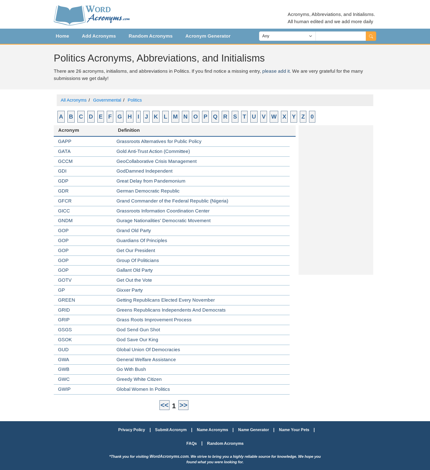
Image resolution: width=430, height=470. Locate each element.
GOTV (65, 280)
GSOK (65, 339)
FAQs (191, 443)
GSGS (65, 329)
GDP (63, 181)
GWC (64, 379)
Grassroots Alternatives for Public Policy (159, 141)
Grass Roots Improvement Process (154, 319)
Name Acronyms (212, 429)
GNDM (65, 220)
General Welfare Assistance (146, 359)
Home (62, 36)
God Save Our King (137, 339)
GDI (62, 171)
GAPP (64, 141)
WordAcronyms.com (169, 456)
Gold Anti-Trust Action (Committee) (153, 151)
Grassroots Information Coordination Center (163, 210)
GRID (64, 310)
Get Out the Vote (134, 280)
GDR (63, 191)
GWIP (64, 389)
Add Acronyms (99, 36)
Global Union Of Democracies (148, 349)
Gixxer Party (129, 290)
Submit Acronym (171, 429)
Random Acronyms (151, 36)
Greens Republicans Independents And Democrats (171, 310)
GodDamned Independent (144, 171)
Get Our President (135, 250)
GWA (63, 359)
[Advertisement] (336, 200)
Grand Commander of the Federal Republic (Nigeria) (172, 200)
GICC (64, 210)
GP (61, 290)
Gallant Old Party (134, 270)
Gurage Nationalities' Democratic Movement (163, 220)
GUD (63, 349)
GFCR (65, 200)
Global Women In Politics (143, 389)
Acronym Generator (207, 36)
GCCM (65, 161)
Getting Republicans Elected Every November (165, 300)
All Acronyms (74, 100)
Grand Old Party (133, 230)
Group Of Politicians (137, 260)
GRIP (64, 319)
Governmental (107, 100)
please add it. (276, 71)
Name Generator (253, 429)
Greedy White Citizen (139, 379)
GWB (63, 369)
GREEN (66, 300)
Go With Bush (131, 369)
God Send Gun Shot (138, 329)
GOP (63, 230)
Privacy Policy (131, 429)
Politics (135, 100)
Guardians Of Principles (141, 240)
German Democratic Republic (148, 191)
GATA (64, 151)
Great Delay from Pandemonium (150, 181)
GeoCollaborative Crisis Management (156, 161)
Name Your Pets (294, 429)
